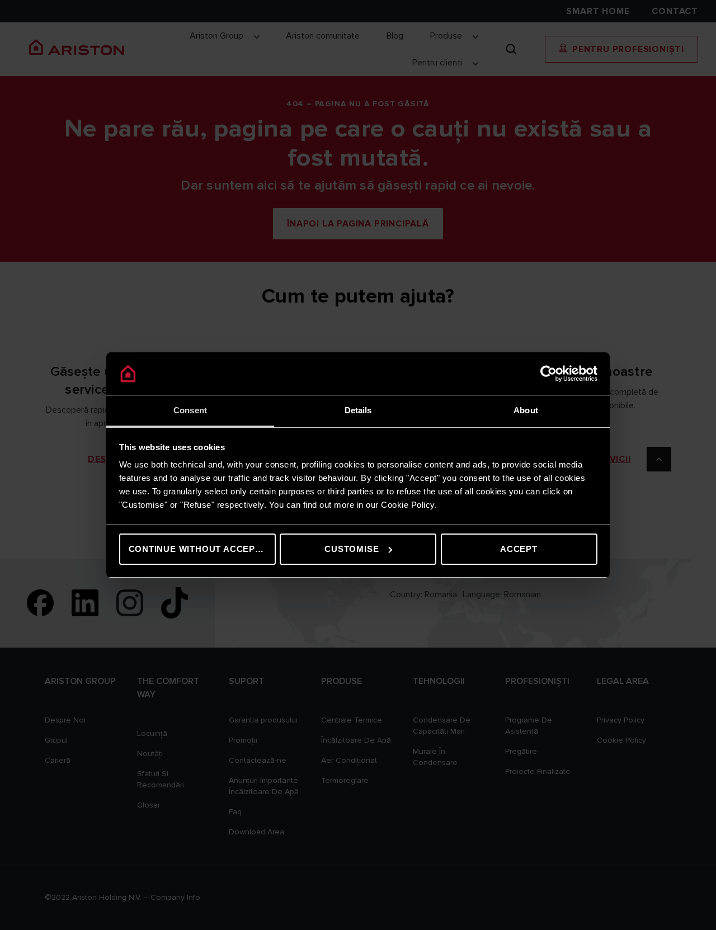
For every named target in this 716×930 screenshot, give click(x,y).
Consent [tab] (190, 410)
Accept (519, 549)
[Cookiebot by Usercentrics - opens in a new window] (548, 373)
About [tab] (526, 410)
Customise (351, 549)
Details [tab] (358, 410)
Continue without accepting (202, 549)
